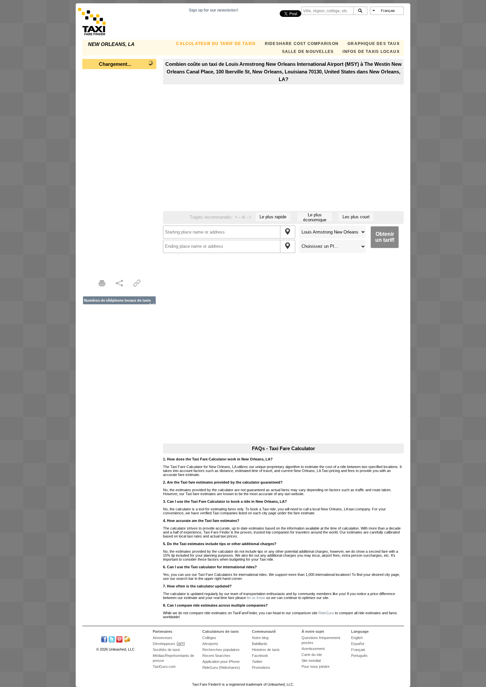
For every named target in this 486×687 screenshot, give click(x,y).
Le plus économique (314, 216)
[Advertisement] (119, 172)
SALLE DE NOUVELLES (308, 51)
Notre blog (260, 638)
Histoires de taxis (266, 650)
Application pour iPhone (221, 662)
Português (359, 656)
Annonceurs (162, 638)
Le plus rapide (273, 216)
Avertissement (313, 649)
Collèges (209, 638)
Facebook (260, 656)
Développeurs (164, 644)
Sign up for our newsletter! (213, 10)
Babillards (259, 644)
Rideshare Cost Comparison (302, 43)
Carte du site (312, 655)
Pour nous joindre (316, 666)
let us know (256, 598)
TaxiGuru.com (164, 666)
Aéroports (210, 644)
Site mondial (311, 661)
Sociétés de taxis (166, 650)
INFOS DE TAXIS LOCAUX (371, 51)
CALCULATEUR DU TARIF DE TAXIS (216, 43)
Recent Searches (216, 656)
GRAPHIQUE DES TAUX (373, 43)
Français (358, 650)
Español (357, 644)
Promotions (261, 667)
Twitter (257, 662)
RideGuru (326, 613)
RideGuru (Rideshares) (221, 667)
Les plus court (356, 216)
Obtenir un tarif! (384, 237)
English (357, 638)
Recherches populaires (221, 650)
